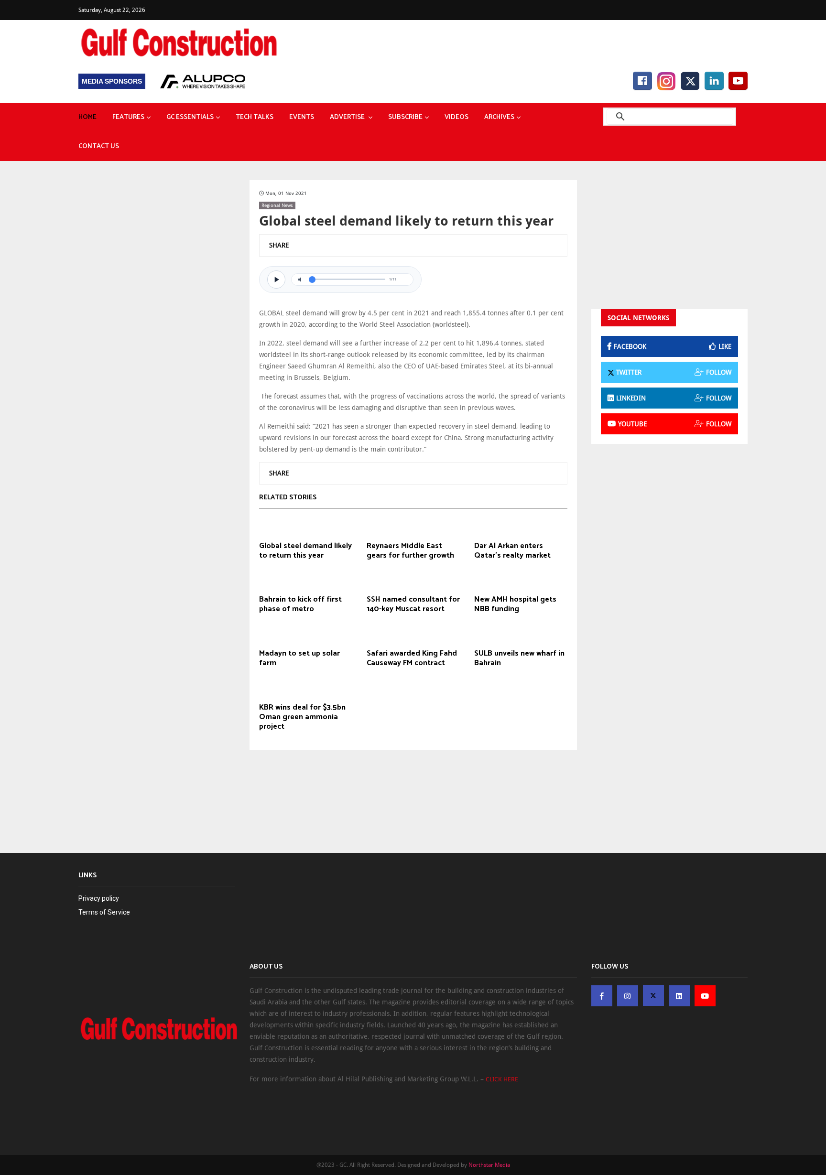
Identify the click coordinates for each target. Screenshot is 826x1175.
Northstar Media (489, 1165)
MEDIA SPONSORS (112, 81)
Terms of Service (104, 912)
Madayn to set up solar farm (299, 658)
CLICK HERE (502, 1079)
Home (87, 117)
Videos (456, 117)
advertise (348, 117)
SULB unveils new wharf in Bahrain (519, 658)
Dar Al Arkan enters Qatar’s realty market (512, 551)
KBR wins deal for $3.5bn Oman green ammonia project (302, 717)
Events (301, 117)
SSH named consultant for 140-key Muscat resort (413, 604)
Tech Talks (254, 117)
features (128, 117)
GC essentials (190, 117)
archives (499, 117)
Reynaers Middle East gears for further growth (410, 551)
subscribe (405, 117)
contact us (98, 146)
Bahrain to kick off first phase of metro (300, 604)
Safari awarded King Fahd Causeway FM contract (412, 658)
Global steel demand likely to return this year (305, 551)
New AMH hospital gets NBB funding (515, 604)
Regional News (277, 205)
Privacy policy (98, 898)
